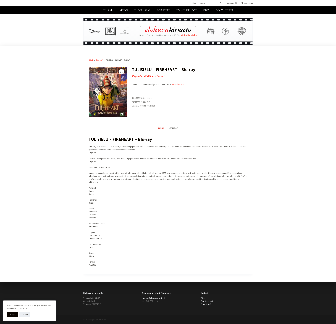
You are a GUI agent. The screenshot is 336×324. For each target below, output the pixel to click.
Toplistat (163, 10)
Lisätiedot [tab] (173, 128)
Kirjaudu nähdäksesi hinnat (148, 76)
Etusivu (108, 10)
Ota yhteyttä (224, 10)
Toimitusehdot (186, 10)
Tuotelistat (142, 10)
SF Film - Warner (147, 106)
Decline (25, 314)
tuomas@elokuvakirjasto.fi (153, 298)
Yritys (124, 10)
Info (206, 10)
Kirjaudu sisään (178, 84)
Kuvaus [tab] (161, 128)
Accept (12, 314)
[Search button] (220, 3)
